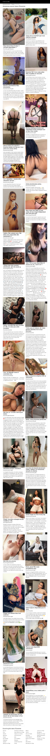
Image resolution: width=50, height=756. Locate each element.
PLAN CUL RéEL (6, 1)
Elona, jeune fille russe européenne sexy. (32, 567)
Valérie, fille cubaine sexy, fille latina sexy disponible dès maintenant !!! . (12, 234)
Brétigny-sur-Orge (41, 733)
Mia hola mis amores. (9, 561)
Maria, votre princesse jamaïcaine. (36, 419)
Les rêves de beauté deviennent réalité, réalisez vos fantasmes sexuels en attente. (35, 469)
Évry (4, 732)
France (12, 4)
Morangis (28, 735)
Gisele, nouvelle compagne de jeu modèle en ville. (13, 520)
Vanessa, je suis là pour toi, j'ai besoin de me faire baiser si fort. (13, 715)
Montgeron (39, 732)
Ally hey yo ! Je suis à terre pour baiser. (13, 413)
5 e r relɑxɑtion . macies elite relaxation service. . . (12, 179)
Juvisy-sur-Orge (40, 730)
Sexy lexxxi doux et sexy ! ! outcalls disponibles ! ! (11, 46)
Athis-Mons (28, 741)
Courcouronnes (17, 735)
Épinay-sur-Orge (6, 743)
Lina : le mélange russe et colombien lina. (11, 373)
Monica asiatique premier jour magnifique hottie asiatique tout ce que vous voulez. (35, 129)
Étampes (16, 740)
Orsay (15, 743)
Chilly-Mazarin (29, 737)
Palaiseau (5, 740)
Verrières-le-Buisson (18, 730)
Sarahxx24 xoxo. (8, 663)
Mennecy (5, 735)
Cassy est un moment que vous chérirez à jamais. (35, 36)
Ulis (26, 740)
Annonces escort (6, 4)
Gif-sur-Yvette (29, 733)
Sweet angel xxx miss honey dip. (35, 514)
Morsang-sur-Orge (30, 743)
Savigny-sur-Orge (41, 738)
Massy (27, 730)
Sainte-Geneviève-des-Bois (41, 736)
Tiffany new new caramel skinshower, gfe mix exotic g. (12, 266)
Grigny (4, 737)
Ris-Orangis (5, 738)
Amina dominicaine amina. (34, 184)
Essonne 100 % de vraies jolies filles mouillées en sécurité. (35, 72)
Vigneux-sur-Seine (18, 733)
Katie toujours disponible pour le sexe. (35, 608)
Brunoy (4, 730)
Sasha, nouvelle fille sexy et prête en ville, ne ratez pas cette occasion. (13, 327)
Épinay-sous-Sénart (30, 738)
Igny (15, 737)
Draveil (4, 733)
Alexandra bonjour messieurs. (12, 468)
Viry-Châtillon (17, 738)
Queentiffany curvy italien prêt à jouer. (35, 691)
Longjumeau (39, 739)
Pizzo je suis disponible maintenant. (33, 647)
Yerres (27, 732)
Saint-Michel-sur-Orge (19, 732)
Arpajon (4, 741)
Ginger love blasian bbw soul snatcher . (12, 614)
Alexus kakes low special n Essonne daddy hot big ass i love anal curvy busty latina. (13, 147)
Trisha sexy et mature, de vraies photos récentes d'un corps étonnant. (35, 329)
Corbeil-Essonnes (18, 741)
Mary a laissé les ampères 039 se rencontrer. (36, 376)
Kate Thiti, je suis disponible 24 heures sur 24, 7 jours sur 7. (35, 263)
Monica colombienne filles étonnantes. (11, 86)
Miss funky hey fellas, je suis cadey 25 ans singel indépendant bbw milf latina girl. (36, 212)
